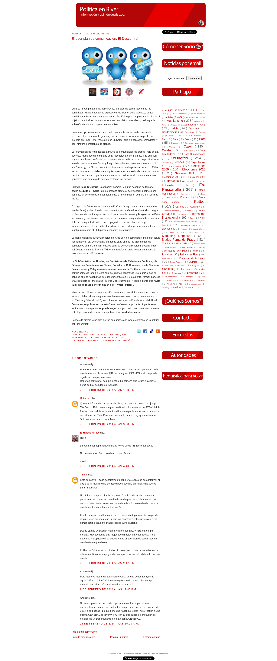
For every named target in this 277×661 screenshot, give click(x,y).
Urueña (176, 287)
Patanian (167, 254)
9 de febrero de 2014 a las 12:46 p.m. (108, 589)
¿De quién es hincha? (175, 110)
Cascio (173, 147)
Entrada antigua (151, 637)
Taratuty (201, 280)
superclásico (173, 280)
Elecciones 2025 (196, 177)
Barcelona (190, 132)
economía (177, 166)
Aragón (174, 125)
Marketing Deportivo (86, 340)
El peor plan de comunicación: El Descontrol (105, 38)
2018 (198, 110)
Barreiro (170, 136)
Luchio (171, 233)
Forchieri (171, 197)
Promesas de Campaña (117, 340)
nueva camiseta (187, 247)
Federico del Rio (189, 194)
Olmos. (197, 250)
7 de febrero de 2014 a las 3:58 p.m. (108, 424)
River (180, 266)
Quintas (194, 261)
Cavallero (168, 150)
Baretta (202, 132)
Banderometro (170, 132)
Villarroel (190, 287)
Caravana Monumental (195, 143)
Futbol (199, 201)
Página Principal (119, 637)
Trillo (180, 284)
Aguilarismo (175, 120)
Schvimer (187, 269)
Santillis (168, 269)
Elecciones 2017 (185, 173)
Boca (176, 139)
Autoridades (188, 124)
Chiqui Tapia (188, 150)
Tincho (84, 474)
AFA (180, 117)
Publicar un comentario (84, 631)
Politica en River (189, 254)
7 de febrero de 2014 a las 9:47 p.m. (108, 563)
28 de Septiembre (179, 114)
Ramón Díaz (168, 266)
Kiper (202, 217)
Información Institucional (107, 337)
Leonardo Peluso (190, 225)
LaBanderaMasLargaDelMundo (185, 222)
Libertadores (169, 228)
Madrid (197, 233)
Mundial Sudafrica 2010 (175, 243)
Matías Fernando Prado (179, 239)
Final (203, 194)
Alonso (197, 121)
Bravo (188, 139)
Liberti (184, 229)
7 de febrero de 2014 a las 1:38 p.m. (108, 390)
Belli (165, 139)
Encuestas (173, 180)
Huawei (181, 214)
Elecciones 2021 (171, 177)
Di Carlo (181, 162)
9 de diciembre (198, 114)
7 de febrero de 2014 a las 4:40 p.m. (108, 466)
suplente (188, 280)
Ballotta (193, 128)
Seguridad (177, 273)
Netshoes (170, 247)
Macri (184, 232)
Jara (192, 218)
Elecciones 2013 (109, 334)
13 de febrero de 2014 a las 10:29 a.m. (109, 623)
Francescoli (186, 197)
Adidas (170, 117)
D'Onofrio (89, 334)
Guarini (188, 211)
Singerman (193, 272)
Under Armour (195, 284)
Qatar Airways (176, 262)
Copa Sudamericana (194, 154)
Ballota (175, 128)
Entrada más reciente (83, 637)
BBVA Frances (195, 136)
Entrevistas (171, 185)
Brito (202, 139)
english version (194, 181)
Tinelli (170, 284)
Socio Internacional (171, 277)
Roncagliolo (194, 265)
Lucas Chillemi (199, 229)
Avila (202, 124)
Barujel (181, 136)
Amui (164, 125)
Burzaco (175, 143)
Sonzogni (189, 277)
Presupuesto (168, 258)
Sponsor (201, 277)
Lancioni (167, 225)
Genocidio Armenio (171, 211)
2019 (164, 114)
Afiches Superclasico (196, 117)
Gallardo (180, 206)
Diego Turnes (198, 162)
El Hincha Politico (90, 432)
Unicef (165, 288)
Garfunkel (195, 206)
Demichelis (167, 162)
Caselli (189, 146)
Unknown (85, 398)
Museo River (199, 244)
